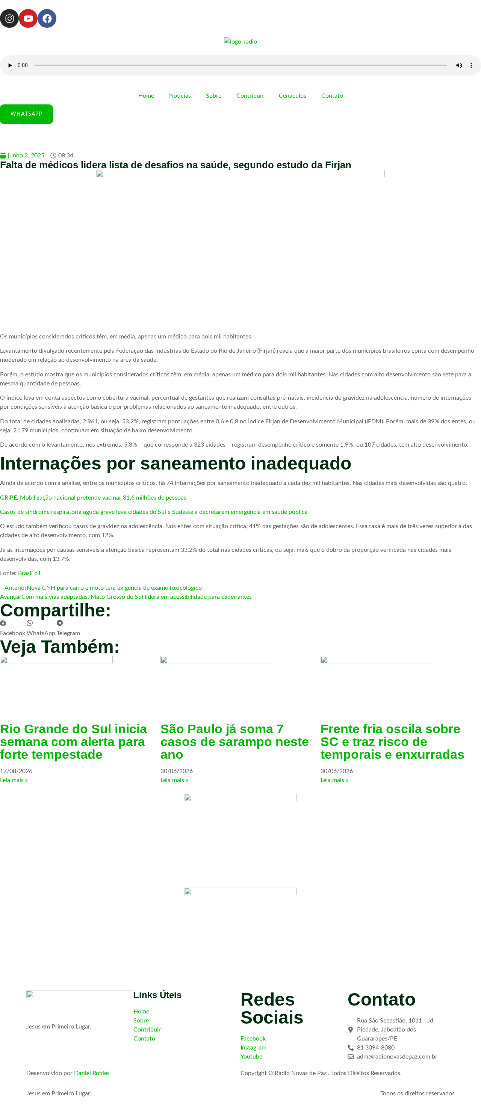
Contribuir (250, 96)
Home (146, 96)
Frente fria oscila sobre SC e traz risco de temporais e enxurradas (392, 741)
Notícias (180, 96)
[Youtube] (28, 18)
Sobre (213, 96)
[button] (12, 629)
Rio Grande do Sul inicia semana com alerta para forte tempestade (73, 741)
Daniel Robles (92, 1073)
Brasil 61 (29, 573)
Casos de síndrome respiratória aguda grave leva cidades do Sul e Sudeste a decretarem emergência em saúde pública (154, 512)
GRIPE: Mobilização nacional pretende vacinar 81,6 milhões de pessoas (93, 498)
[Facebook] (47, 18)
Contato (332, 96)
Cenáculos (292, 96)
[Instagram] (9, 18)
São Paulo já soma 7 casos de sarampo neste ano (234, 741)
